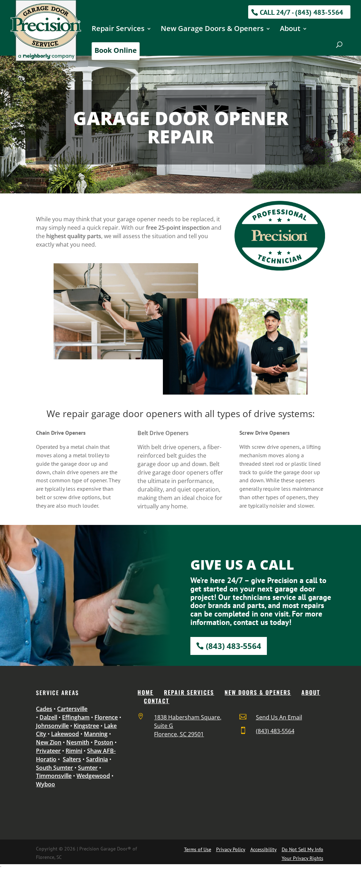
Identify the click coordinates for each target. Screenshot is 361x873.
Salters (72, 759)
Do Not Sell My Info (302, 849)
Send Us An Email (279, 717)
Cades (44, 709)
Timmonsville (54, 776)
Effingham (76, 717)
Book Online (115, 50)
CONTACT (156, 700)
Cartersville (72, 709)
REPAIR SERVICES (189, 692)
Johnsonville (52, 726)
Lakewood (65, 734)
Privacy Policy (230, 849)
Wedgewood (93, 776)
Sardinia (97, 759)
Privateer (48, 751)
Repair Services (118, 29)
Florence (106, 717)
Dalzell (48, 717)
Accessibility (263, 849)
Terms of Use (197, 849)
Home (145, 692)
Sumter (88, 768)
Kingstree (86, 726)
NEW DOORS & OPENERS (258, 692)
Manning (96, 734)
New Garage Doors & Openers (212, 29)
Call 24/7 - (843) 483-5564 (301, 12)
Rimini (74, 751)
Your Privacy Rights (302, 858)
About (290, 29)
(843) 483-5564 (233, 645)
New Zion (48, 742)
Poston (103, 742)
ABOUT (310, 692)
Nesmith (77, 742)
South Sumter (54, 768)
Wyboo (45, 784)
